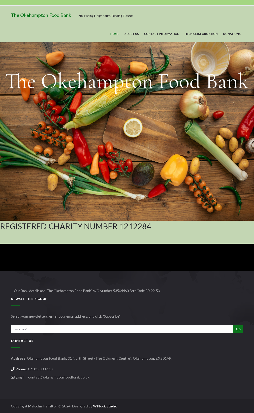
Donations (232, 33)
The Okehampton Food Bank (72, 15)
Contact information (161, 33)
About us (131, 33)
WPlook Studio (105, 406)
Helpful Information (201, 33)
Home (114, 33)
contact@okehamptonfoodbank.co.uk (58, 377)
